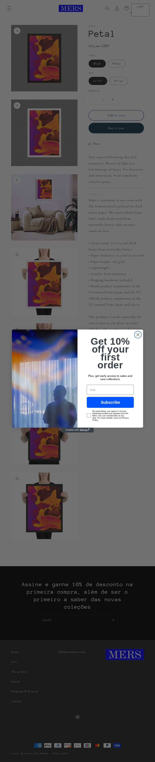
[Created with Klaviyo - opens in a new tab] (77, 430)
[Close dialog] (137, 334)
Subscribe (110, 402)
